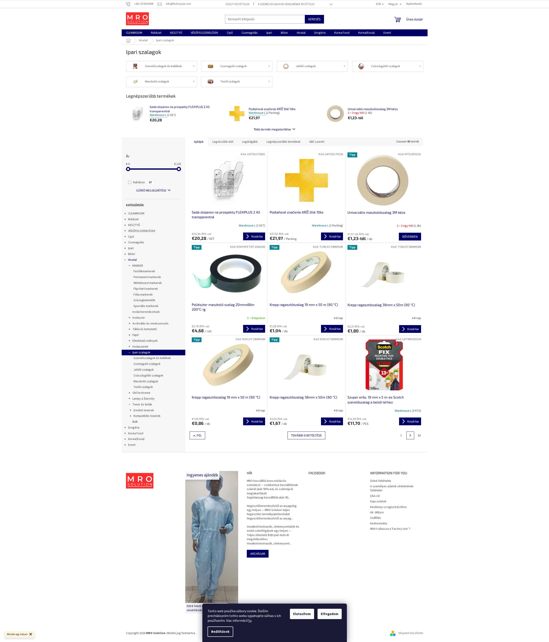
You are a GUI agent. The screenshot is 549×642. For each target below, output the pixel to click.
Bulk (135, 422)
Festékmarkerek (144, 271)
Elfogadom (329, 614)
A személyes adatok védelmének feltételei (286, 4)
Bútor (131, 254)
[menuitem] (134, 32)
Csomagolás (136, 242)
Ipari (131, 248)
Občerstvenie (141, 393)
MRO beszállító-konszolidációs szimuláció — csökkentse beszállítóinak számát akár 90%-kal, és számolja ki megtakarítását (272, 487)
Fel (199, 435)
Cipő (131, 237)
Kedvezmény (378, 523)
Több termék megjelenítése (272, 129)
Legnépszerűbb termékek (283, 142)
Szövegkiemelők (144, 300)
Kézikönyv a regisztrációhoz (388, 507)
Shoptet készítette (410, 633)
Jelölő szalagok (144, 370)
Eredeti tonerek (144, 410)
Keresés (314, 19)
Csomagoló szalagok (147, 364)
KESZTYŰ (134, 225)
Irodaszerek (140, 347)
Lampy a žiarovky (143, 399)
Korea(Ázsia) (136, 439)
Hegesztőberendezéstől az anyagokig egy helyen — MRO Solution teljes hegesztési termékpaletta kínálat (272, 510)
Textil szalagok (143, 387)
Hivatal (132, 260)
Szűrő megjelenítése (151, 190)
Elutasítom (302, 614)
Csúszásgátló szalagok (148, 375)
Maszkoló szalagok (146, 381)
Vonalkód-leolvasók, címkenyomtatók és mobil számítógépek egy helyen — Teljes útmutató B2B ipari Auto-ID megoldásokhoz (273, 533)
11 (419, 435)
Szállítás (375, 518)
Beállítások (220, 631)
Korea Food (135, 433)
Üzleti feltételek (237, 4)
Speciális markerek (146, 306)
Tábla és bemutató (144, 329)
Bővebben (410, 236)
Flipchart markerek (146, 289)
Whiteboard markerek (148, 283)
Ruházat (133, 219)
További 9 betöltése (306, 435)
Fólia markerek (143, 295)
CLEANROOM (136, 213)
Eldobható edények (145, 341)
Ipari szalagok (141, 352)
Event (131, 445)
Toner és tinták (142, 404)
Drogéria (133, 427)
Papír (135, 335)
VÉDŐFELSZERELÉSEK (141, 231)
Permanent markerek (147, 277)
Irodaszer (138, 318)
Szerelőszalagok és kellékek (152, 358)
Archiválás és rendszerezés (150, 323)
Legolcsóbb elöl (222, 142)
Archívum (257, 553)
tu (250, 620)
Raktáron (142, 182)
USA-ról (375, 496)
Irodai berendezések (146, 312)
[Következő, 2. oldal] (410, 435)
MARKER (137, 266)
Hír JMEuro (377, 512)
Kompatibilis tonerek (147, 416)
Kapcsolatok (378, 501)
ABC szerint (316, 142)
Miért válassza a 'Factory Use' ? (390, 529)
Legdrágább (250, 142)
